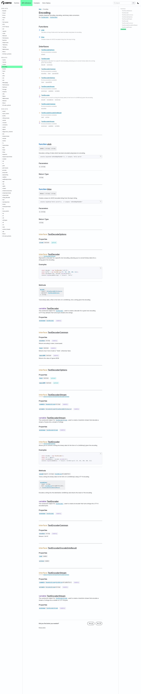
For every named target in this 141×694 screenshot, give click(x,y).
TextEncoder (45, 95)
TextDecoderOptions (48, 78)
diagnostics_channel (7, 131)
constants (4, 125)
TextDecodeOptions (47, 50)
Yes (90, 623)
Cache (4, 60)
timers (4, 204)
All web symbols (6, 105)
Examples (37, 3)
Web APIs (4, 57)
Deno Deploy (46, 3)
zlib (3, 231)
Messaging (5, 82)
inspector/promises (7, 156)
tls (3, 208)
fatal (49, 73)
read (42, 117)
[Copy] (100, 156)
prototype (49, 64)
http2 (3, 150)
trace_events (5, 211)
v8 (3, 222)
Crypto (4, 64)
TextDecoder (45, 58)
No (98, 623)
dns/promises (5, 136)
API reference (26, 3)
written (47, 117)
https (3, 152)
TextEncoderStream (47, 121)
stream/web (5, 195)
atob (42, 30)
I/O (3, 29)
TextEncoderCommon (48, 104)
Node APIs (4, 109)
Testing (4, 47)
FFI (3, 20)
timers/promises (6, 206)
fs (3, 143)
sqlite (3, 186)
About (4, 51)
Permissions (5, 38)
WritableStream (50, 409)
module (4, 159)
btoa (42, 37)
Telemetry (4, 44)
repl (3, 181)
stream (4, 188)
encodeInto (50, 99)
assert (4, 111)
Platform (4, 87)
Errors (3, 15)
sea (3, 184)
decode (43, 64)
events (4, 140)
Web (40, 9)
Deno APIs (4, 8)
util (3, 218)
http (3, 147)
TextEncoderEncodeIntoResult (51, 113)
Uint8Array (58, 474)
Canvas (4, 62)
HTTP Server (5, 26)
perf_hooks (5, 168)
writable (57, 91)
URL (3, 94)
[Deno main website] (6, 3)
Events (4, 69)
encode (43, 99)
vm (3, 224)
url (3, 215)
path (3, 165)
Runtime (16, 3)
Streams (4, 91)
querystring (5, 174)
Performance (5, 85)
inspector (4, 154)
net (3, 161)
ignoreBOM (55, 73)
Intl (3, 80)
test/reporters (5, 202)
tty (3, 213)
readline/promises (6, 179)
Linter (3, 33)
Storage (4, 89)
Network (4, 35)
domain (4, 138)
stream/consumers (7, 190)
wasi (3, 227)
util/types (4, 220)
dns (3, 134)
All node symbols (6, 236)
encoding (43, 73)
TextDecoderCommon (48, 69)
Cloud (3, 13)
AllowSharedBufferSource (54, 291)
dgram (4, 129)
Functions (123, 8)
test (3, 199)
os (3, 163)
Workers (4, 100)
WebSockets (5, 49)
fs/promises (5, 145)
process (4, 170)
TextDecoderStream (47, 86)
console (4, 122)
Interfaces (123, 29)
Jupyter (4, 31)
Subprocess (5, 42)
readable (50, 91)
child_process (5, 118)
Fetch (3, 17)
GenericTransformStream (50, 396)
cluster (4, 120)
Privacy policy (42, 627)
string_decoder (6, 197)
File (3, 73)
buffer (4, 115)
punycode (4, 172)
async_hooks (5, 113)
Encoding (4, 66)
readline (4, 177)
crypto (4, 127)
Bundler (4, 10)
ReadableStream (50, 404)
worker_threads (6, 229)
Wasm (4, 96)
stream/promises (6, 193)
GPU (3, 24)
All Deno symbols (6, 54)
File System (5, 22)
